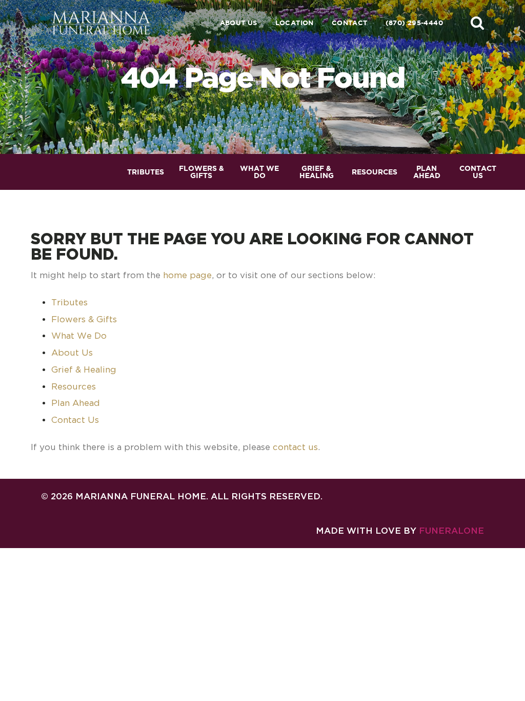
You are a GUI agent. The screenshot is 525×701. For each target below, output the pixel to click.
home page (187, 275)
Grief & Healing (83, 369)
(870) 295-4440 (414, 23)
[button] (477, 22)
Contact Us (75, 419)
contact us (295, 447)
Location (294, 23)
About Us (238, 23)
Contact (350, 23)
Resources (73, 386)
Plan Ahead (75, 402)
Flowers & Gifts (84, 319)
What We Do (79, 335)
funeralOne (451, 530)
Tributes (69, 302)
